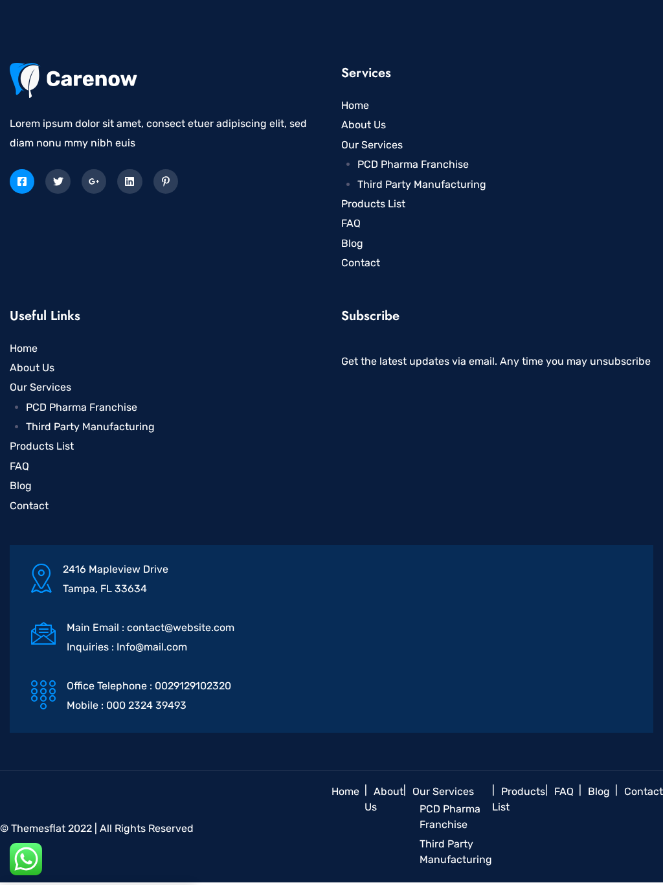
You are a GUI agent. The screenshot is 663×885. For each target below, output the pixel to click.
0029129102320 (193, 686)
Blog (352, 243)
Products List (373, 204)
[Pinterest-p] (165, 181)
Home (355, 105)
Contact (360, 263)
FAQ (351, 223)
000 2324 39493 (146, 705)
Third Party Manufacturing (421, 184)
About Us (363, 125)
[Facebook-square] (22, 181)
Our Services (372, 145)
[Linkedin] (129, 181)
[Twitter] (57, 181)
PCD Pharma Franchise (413, 164)
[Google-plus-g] (94, 181)
